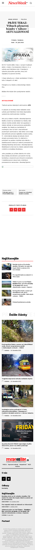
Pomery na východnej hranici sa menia (25, 193)
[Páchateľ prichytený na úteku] (6, 302)
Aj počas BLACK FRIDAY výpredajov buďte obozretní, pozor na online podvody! (17, 444)
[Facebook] (11, 209)
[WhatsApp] (23, 209)
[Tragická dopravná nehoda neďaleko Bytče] (17, 365)
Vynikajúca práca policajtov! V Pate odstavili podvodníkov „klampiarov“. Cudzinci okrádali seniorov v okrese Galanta (17, 411)
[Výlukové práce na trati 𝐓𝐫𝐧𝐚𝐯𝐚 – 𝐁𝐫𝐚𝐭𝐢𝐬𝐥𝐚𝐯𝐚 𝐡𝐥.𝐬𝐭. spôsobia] (6, 284)
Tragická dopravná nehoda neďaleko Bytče (17, 379)
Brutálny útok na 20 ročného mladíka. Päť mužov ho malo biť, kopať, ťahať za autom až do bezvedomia (22, 267)
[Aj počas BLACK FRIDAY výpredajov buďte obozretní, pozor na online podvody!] (17, 430)
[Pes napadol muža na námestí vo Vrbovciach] (6, 275)
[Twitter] (15, 209)
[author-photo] (3, 350)
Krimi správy (13, 19)
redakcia (20, 40)
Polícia (24, 19)
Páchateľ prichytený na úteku (22, 302)
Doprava (4, 515)
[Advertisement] (17, 236)
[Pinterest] (19, 209)
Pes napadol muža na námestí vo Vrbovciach (17, 504)
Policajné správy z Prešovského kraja (8, 193)
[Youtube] (9, 479)
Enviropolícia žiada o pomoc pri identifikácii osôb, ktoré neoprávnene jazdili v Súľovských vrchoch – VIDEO (23, 293)
